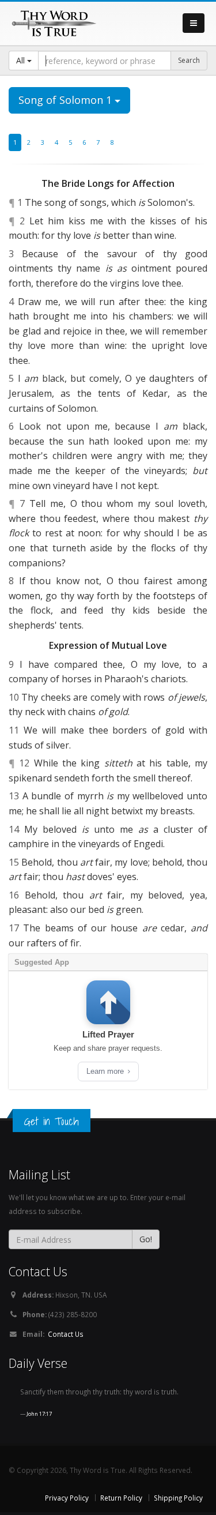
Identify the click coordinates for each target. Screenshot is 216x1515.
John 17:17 (39, 1414)
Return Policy (121, 1497)
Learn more (106, 1071)
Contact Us (66, 1334)
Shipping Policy (178, 1497)
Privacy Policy (67, 1497)
